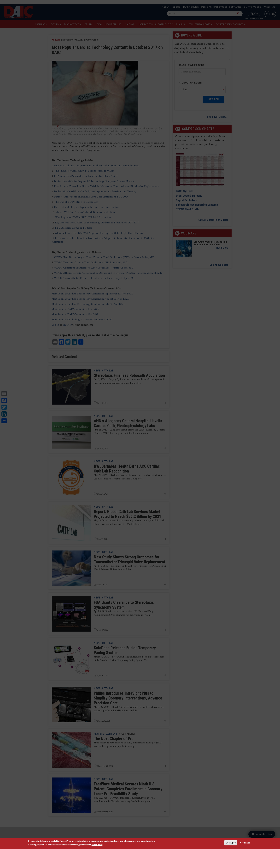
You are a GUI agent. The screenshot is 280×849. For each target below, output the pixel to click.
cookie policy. (97, 844)
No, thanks (245, 843)
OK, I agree (231, 843)
